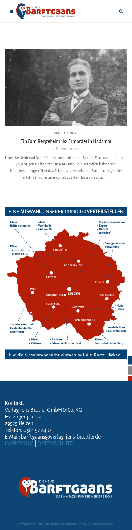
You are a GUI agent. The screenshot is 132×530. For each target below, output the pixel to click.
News (74, 133)
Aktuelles (61, 133)
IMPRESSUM (19, 444)
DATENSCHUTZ (55, 444)
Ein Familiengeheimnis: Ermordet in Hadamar (66, 141)
